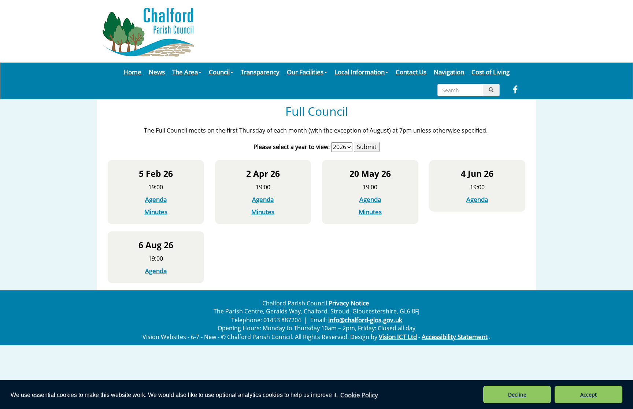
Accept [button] (588, 394)
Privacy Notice (349, 302)
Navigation (449, 71)
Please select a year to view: (291, 147)
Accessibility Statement (455, 336)
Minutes (155, 211)
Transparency (260, 71)
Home (132, 71)
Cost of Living (490, 71)
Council (219, 71)
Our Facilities (305, 71)
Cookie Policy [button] (359, 394)
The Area (185, 71)
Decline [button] (517, 394)
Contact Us (411, 71)
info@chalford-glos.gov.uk (365, 319)
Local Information (359, 71)
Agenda (156, 199)
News (157, 71)
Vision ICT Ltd (398, 336)
